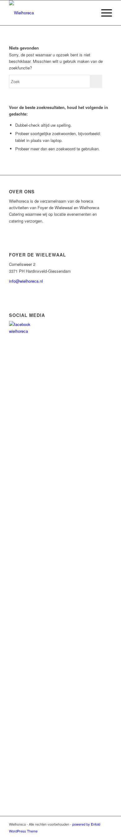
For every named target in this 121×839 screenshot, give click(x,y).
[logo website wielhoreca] (50, 12)
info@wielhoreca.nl (26, 281)
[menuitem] (103, 12)
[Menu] (103, 12)
